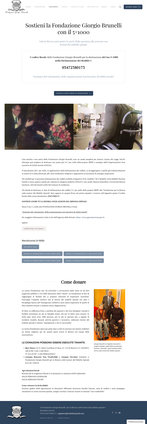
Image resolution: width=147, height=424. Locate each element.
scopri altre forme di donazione (72, 93)
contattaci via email (34, 228)
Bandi (104, 7)
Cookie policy (64, 418)
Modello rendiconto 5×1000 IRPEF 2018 (42, 260)
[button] (120, 7)
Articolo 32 (92, 7)
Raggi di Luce (77, 7)
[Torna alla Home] (16, 7)
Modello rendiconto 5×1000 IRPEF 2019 (42, 254)
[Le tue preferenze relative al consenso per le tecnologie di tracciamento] (136, 422)
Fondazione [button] (39, 7)
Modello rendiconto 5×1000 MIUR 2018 (84, 260)
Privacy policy (46, 418)
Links (113, 7)
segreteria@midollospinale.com (71, 413)
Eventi (65, 7)
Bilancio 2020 (30, 247)
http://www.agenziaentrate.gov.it (90, 217)
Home (28, 7)
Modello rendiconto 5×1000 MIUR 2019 (84, 254)
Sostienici (53, 7)
